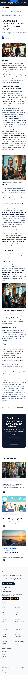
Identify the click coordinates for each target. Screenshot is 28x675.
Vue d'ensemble (5, 610)
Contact (3, 661)
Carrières (4, 656)
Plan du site (21, 672)
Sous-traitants (15, 672)
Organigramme (5, 619)
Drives (3, 614)
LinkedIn (9, 407)
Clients (3, 658)
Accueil (3, 11)
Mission (3, 654)
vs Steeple (4, 636)
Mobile (3, 621)
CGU (19, 670)
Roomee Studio (5, 626)
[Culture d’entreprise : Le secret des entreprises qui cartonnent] (14, 478)
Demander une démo (13, 439)
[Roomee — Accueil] (5, 8)
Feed (3, 612)
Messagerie (4, 623)
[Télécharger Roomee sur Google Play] (14, 598)
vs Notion (4, 634)
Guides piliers (18, 636)
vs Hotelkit (4, 643)
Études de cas (18, 634)
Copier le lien (20, 407)
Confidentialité (15, 670)
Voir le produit (14, 443)
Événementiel (18, 619)
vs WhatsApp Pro (5, 645)
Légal (2, 670)
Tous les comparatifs (6, 648)
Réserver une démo (7, 583)
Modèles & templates (19, 641)
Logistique (17, 614)
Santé (16, 616)
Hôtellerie (17, 612)
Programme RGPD (7, 672)
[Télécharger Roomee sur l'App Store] (6, 598)
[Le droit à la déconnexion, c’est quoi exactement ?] (14, 546)
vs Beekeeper (5, 632)
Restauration (17, 610)
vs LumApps (4, 641)
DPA (2, 672)
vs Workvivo (4, 639)
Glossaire (17, 639)
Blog (7, 11)
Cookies (23, 670)
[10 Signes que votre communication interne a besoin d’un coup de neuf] (14, 512)
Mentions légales (8, 670)
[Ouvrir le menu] (24, 7)
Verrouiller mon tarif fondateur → (14, 4)
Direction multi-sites (19, 621)
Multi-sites (4, 616)
